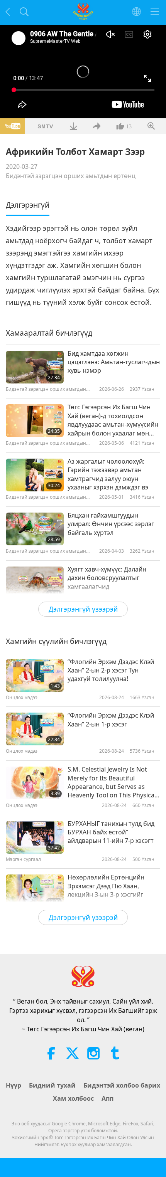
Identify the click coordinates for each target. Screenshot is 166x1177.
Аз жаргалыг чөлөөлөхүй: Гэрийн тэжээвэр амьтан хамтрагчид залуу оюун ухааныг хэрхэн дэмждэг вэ (108, 474)
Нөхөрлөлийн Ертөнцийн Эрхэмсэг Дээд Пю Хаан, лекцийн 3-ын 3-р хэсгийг (106, 886)
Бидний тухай (52, 1085)
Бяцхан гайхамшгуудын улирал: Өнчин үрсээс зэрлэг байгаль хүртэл (111, 524)
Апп (107, 1098)
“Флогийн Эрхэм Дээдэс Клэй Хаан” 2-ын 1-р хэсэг (111, 719)
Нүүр (13, 1085)
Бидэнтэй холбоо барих (121, 1085)
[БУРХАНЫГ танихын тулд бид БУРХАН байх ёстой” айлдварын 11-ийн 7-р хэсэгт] (35, 837)
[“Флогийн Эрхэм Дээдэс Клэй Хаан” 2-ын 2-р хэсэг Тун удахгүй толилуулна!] (35, 675)
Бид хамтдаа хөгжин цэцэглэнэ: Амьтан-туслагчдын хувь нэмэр (114, 362)
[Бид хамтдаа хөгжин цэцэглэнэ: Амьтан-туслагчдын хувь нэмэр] (35, 367)
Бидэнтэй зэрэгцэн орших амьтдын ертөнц (71, 176)
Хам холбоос (73, 1098)
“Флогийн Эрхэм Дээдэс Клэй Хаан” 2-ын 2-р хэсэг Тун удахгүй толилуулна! (111, 670)
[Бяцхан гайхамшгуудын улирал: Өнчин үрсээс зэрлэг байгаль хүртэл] (35, 529)
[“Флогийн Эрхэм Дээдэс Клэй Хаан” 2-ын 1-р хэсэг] (35, 729)
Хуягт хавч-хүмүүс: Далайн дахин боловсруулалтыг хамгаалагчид (107, 578)
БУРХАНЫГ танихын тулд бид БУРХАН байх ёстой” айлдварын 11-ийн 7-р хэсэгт (111, 832)
